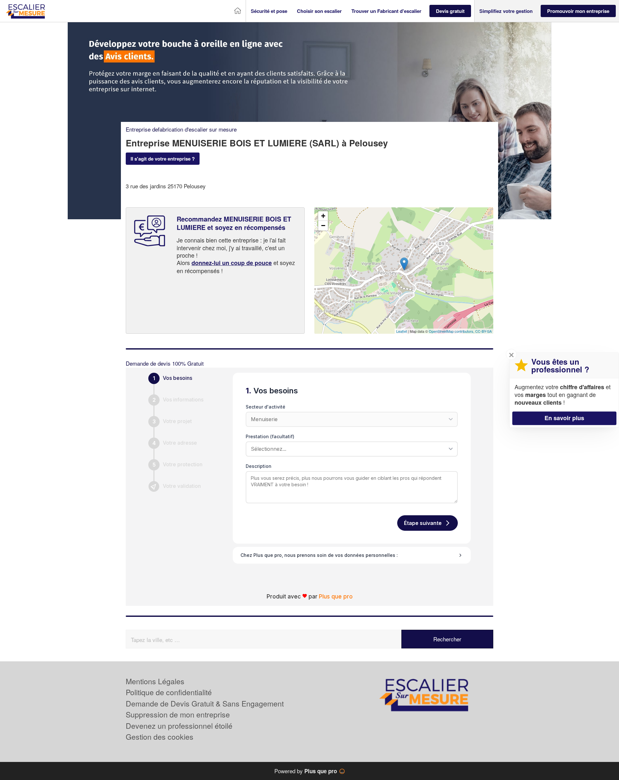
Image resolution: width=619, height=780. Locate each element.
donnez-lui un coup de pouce (232, 263)
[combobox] (349, 448)
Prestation (270, 436)
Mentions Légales (155, 681)
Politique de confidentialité (169, 692)
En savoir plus (564, 418)
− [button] (323, 226)
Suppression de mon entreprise (178, 714)
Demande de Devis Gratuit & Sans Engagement (205, 703)
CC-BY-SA (483, 331)
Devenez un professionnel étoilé (179, 725)
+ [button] (323, 216)
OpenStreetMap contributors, (452, 331)
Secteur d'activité (265, 407)
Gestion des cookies (159, 736)
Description (258, 466)
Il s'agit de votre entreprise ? (163, 158)
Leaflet (401, 331)
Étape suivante (423, 523)
